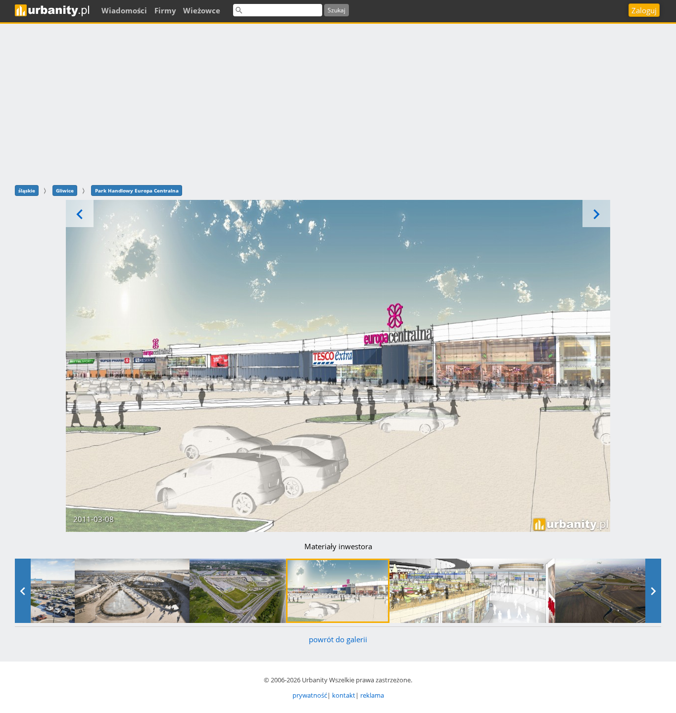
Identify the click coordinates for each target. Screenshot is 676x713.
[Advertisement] (338, 103)
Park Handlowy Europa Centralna (137, 190)
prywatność (309, 695)
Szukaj (336, 10)
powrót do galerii (338, 639)
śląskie (26, 190)
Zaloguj (644, 10)
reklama (372, 695)
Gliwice (65, 190)
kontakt (343, 695)
